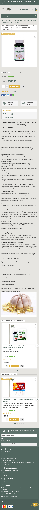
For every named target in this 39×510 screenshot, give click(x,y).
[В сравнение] (35, 36)
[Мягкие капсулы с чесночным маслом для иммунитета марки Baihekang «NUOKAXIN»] (20, 49)
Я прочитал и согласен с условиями (16, 439)
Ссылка (5, 475)
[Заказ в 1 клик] (24, 86)
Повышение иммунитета (11, 22)
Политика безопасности (10, 458)
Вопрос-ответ (10, 117)
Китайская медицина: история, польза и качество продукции (18, 463)
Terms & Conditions (8, 460)
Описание (8, 110)
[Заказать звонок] (35, 505)
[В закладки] (35, 34)
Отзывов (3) (9, 114)
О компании (6, 451)
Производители (8, 473)
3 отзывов (14, 91)
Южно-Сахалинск (26, 1)
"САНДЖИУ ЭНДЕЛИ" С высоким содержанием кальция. (18, 400)
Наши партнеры (8, 456)
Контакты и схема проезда (11, 470)
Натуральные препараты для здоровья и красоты (20, 20)
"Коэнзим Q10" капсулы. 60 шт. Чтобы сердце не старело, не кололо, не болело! (18, 346)
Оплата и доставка (8, 454)
